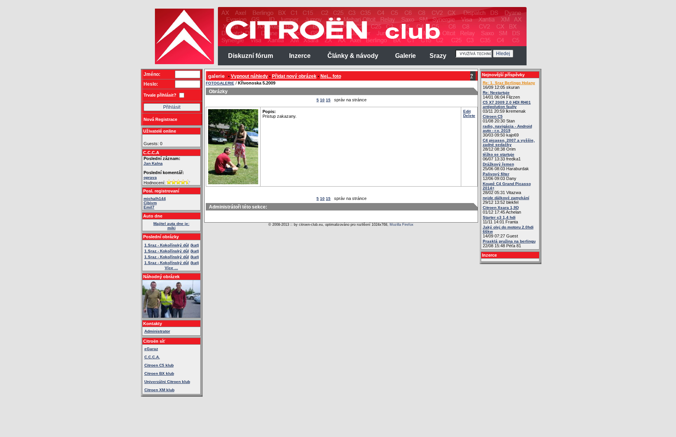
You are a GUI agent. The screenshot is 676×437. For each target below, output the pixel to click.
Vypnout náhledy (249, 76)
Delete (469, 115)
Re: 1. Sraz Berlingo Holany (509, 83)
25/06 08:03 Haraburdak (506, 166)
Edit (467, 111)
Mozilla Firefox (402, 225)
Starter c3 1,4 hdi (499, 217)
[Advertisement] (110, 125)
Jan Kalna (153, 163)
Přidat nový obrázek (294, 76)
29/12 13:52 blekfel (506, 200)
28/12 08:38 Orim (509, 144)
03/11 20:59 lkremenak (507, 106)
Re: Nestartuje (496, 92)
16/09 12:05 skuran (509, 85)
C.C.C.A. (152, 357)
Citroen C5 (493, 116)
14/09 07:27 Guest (508, 231)
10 (322, 100)
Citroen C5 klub (159, 365)
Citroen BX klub (159, 373)
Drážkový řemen (498, 164)
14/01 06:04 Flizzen (501, 94)
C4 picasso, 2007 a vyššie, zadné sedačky (509, 142)
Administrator (157, 331)
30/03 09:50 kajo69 (507, 130)
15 (328, 100)
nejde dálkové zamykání (506, 198)
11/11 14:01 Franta (500, 219)
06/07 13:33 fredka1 (502, 156)
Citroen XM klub (159, 390)
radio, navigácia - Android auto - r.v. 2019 (507, 128)
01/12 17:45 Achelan (502, 209)
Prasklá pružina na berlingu (509, 241)
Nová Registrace (160, 119)
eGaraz (151, 349)
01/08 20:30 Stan (499, 118)
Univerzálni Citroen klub (167, 381)
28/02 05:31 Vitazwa (507, 188)
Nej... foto (330, 76)
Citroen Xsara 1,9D (501, 207)
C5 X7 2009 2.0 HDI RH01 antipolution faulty (507, 104)
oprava (150, 177)
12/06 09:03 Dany (499, 176)
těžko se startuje (498, 154)
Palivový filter (496, 174)
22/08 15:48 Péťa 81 (509, 243)
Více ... (171, 268)
